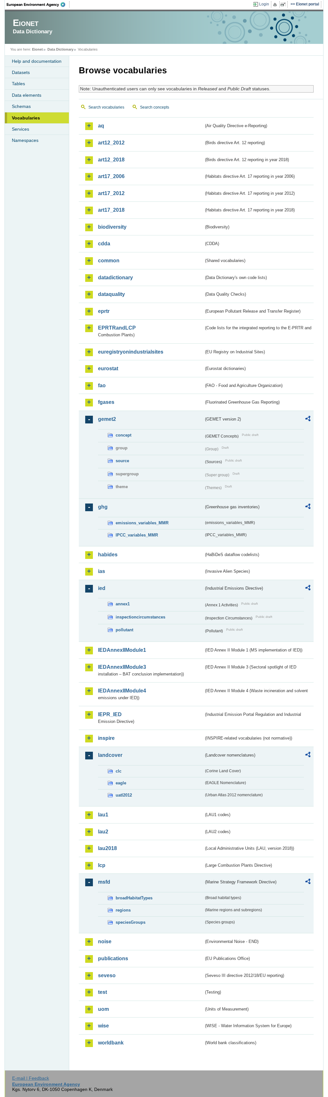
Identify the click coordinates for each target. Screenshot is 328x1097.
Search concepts (154, 107)
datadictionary (115, 277)
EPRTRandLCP (117, 328)
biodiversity (112, 227)
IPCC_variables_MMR (137, 535)
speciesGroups (130, 922)
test (102, 992)
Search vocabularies (106, 107)
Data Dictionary (60, 49)
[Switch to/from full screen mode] (284, 4)
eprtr (104, 311)
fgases (106, 402)
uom (103, 1009)
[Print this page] (276, 4)
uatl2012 (124, 795)
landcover (110, 755)
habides (108, 554)
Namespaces (25, 140)
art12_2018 (111, 159)
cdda (104, 243)
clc (118, 771)
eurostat (108, 368)
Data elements (26, 95)
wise (103, 1025)
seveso (107, 975)
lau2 (103, 831)
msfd (104, 882)
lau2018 (107, 848)
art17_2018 (111, 210)
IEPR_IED (110, 714)
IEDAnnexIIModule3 (122, 667)
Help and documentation (37, 61)
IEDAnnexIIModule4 (122, 690)
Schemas (21, 106)
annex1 (123, 604)
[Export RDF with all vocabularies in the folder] (307, 419)
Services (20, 129)
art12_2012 (111, 142)
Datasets (21, 72)
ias (101, 571)
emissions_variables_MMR (142, 522)
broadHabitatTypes (134, 898)
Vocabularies (26, 117)
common (108, 260)
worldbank (111, 1042)
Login (264, 4)
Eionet (37, 49)
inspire (106, 738)
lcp (101, 865)
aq (101, 125)
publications (113, 958)
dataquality (111, 294)
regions (123, 910)
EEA (38, 4)
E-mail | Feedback (30, 1078)
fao (102, 385)
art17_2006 (111, 176)
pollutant (124, 629)
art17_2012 (111, 193)
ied (101, 588)
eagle (121, 783)
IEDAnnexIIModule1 (122, 650)
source (122, 460)
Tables (18, 83)
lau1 (103, 814)
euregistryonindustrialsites (130, 352)
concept (123, 435)
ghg (103, 507)
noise (104, 941)
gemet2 (107, 419)
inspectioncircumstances (140, 617)
